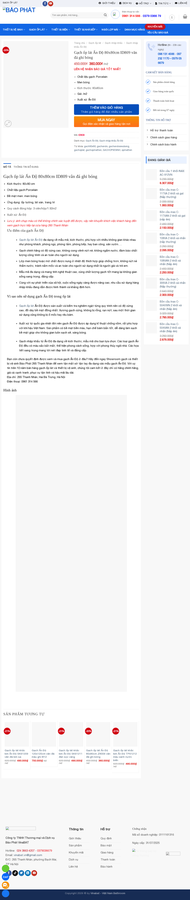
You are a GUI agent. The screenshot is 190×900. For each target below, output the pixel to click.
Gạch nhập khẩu (113, 43)
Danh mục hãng (135, 29)
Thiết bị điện (59, 29)
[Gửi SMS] (5, 885)
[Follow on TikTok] (15, 873)
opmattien (127, 150)
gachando (102, 146)
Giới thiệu (108, 3)
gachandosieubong (119, 146)
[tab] (7, 166)
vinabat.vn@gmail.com (28, 855)
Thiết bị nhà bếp (84, 29)
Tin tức (162, 3)
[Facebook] (5, 893)
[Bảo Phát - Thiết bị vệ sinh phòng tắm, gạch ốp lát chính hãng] (21, 15)
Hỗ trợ (143, 3)
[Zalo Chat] (5, 877)
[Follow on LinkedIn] (28, 873)
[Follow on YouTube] (50, 3)
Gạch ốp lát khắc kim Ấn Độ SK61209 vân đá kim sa (16, 753)
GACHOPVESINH (111, 150)
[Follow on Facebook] (45, 3)
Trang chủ (79, 43)
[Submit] (105, 15)
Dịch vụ (126, 3)
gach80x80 (90, 146)
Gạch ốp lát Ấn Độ (30, 239)
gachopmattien (94, 150)
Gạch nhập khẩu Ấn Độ (111, 140)
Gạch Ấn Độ (92, 140)
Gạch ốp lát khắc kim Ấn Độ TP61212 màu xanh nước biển (125, 755)
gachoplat (79, 150)
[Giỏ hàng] (185, 16)
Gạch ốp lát (37, 29)
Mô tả (7, 166)
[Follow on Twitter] (21, 873)
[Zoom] (8, 123)
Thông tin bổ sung (26, 166)
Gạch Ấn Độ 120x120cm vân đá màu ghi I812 (43, 753)
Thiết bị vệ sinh (13, 29)
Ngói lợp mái (110, 29)
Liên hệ (182, 3)
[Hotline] (5, 868)
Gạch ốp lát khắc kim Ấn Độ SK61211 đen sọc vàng (70, 753)
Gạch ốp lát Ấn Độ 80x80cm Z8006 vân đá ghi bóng (98, 753)
